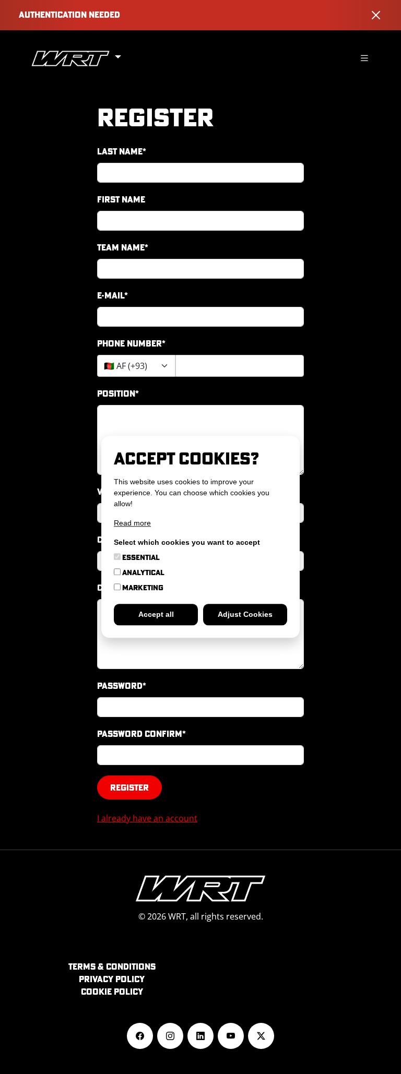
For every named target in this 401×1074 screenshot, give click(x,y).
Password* (121, 686)
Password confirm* (141, 734)
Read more (132, 523)
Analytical (142, 573)
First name (121, 199)
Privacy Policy (112, 979)
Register (129, 787)
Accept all (156, 615)
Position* (118, 393)
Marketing (142, 588)
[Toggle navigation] (364, 58)
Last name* (121, 151)
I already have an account (147, 818)
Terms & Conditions (112, 966)
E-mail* (112, 295)
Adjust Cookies (245, 615)
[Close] (376, 15)
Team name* (122, 247)
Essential (140, 558)
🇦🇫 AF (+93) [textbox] (125, 366)
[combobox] (136, 366)
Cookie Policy (112, 991)
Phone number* (131, 343)
